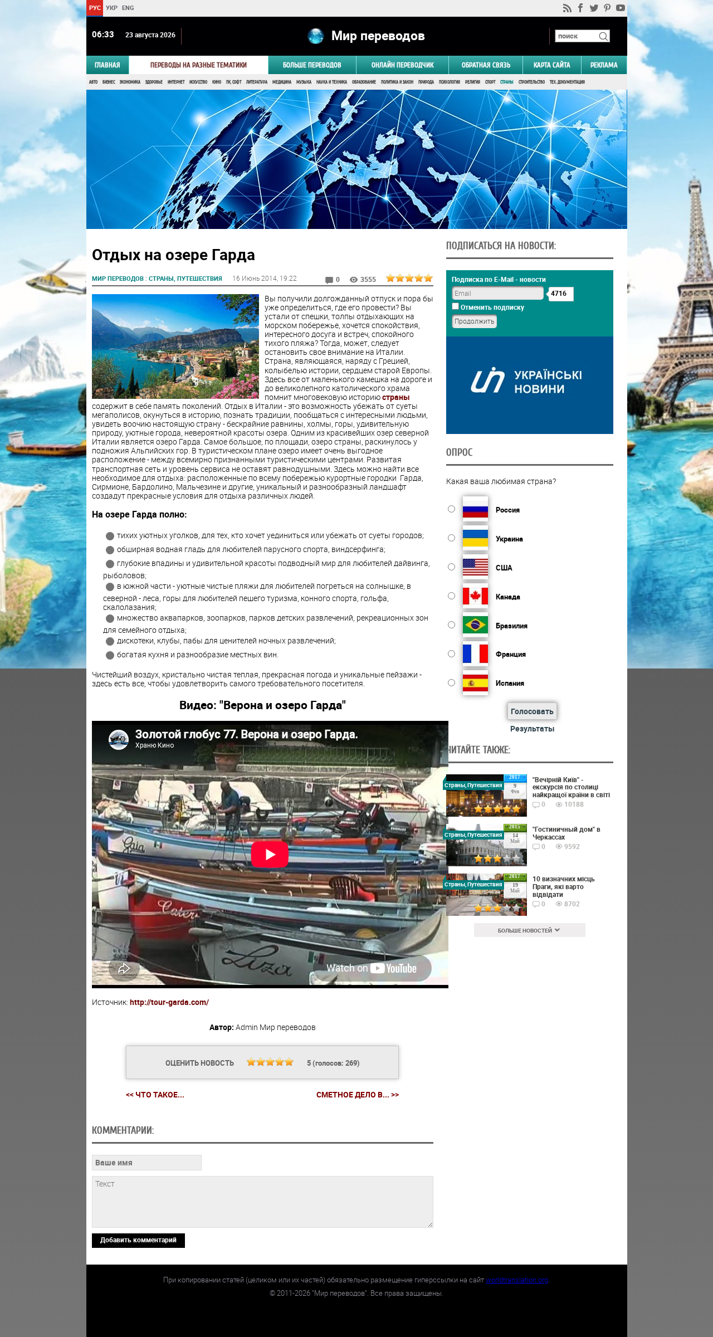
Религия (472, 82)
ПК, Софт (233, 82)
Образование (364, 82)
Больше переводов (312, 65)
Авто (93, 82)
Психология (449, 82)
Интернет (176, 82)
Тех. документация (567, 82)
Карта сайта (552, 65)
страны (396, 397)
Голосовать (532, 711)
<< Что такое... (155, 1094)
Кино (216, 82)
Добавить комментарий (138, 1239)
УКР (111, 7)
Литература (256, 82)
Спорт (490, 82)
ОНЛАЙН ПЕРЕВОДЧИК (402, 65)
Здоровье (154, 82)
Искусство (198, 82)
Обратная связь (486, 65)
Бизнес (108, 82)
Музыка (303, 82)
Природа (426, 82)
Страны (507, 82)
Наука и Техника (331, 82)
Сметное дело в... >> (357, 1094)
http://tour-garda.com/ (169, 1002)
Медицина (281, 82)
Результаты (532, 728)
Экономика (130, 82)
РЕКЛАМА (604, 65)
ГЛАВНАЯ (107, 65)
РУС (94, 7)
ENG (128, 7)
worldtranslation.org (517, 1280)
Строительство (532, 82)
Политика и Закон (397, 82)
